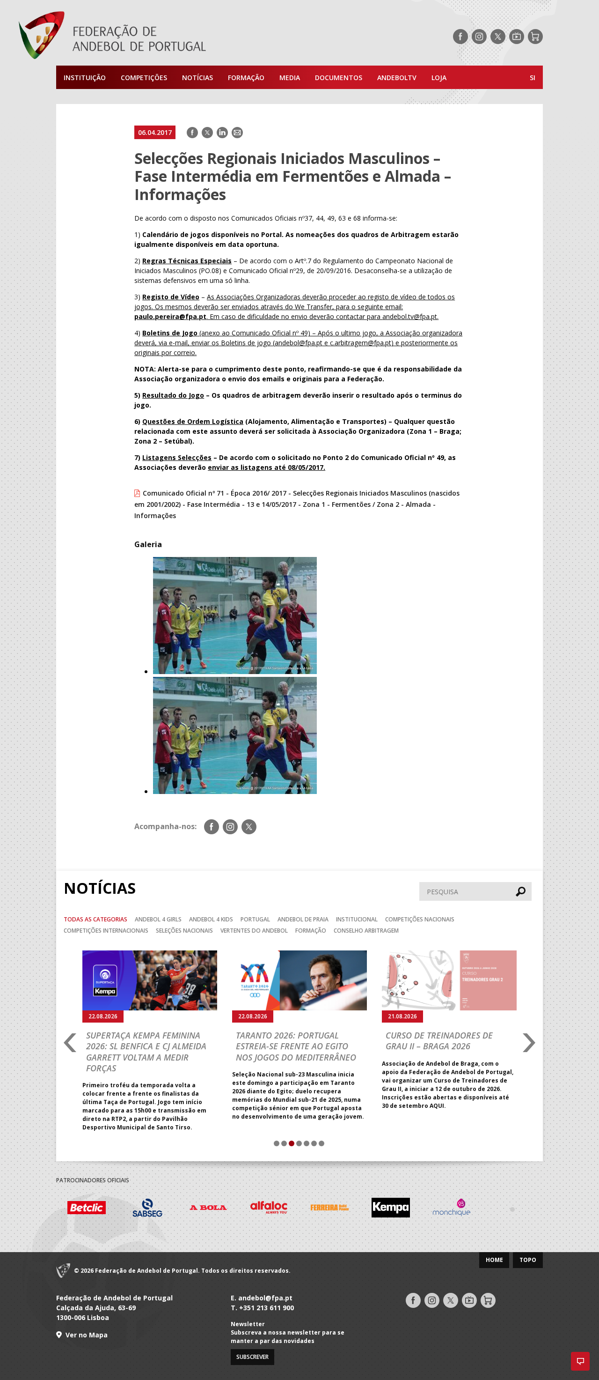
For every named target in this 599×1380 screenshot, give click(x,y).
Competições (144, 77)
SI (532, 77)
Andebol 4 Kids (211, 919)
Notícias (197, 77)
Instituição (85, 77)
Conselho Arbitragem (366, 931)
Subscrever (252, 1357)
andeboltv (396, 77)
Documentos (338, 77)
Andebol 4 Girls (158, 919)
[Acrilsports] (522, 1209)
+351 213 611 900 (266, 1307)
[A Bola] (157, 1209)
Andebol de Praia (303, 919)
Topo (527, 1260)
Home (494, 1260)
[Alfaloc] (218, 1209)
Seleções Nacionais (184, 931)
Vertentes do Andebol (254, 931)
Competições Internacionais (106, 931)
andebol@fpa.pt (265, 1297)
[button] (580, 1361)
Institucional (357, 919)
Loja (438, 77)
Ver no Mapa (87, 1334)
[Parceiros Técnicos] (462, 1209)
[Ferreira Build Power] (279, 1209)
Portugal (255, 919)
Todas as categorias (95, 919)
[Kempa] (340, 1209)
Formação (246, 77)
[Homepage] (149, 36)
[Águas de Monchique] (401, 1209)
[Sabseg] (97, 1209)
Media (289, 77)
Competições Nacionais (419, 919)
